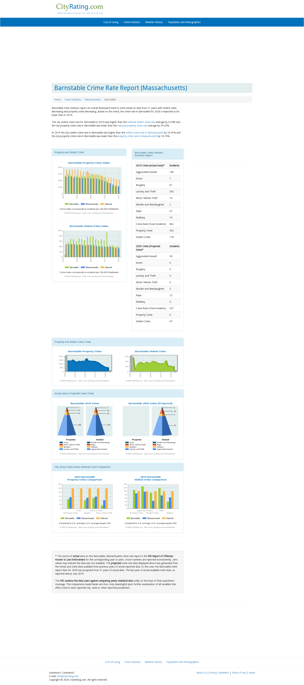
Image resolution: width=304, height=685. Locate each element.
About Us (202, 672)
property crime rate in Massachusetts (137, 136)
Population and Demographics (184, 22)
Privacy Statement (219, 672)
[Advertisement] (152, 54)
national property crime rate (132, 125)
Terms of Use (239, 672)
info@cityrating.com (67, 676)
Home (57, 99)
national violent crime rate (141, 122)
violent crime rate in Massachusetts (144, 132)
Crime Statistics (132, 22)
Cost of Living (110, 22)
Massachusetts (92, 99)
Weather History (154, 22)
